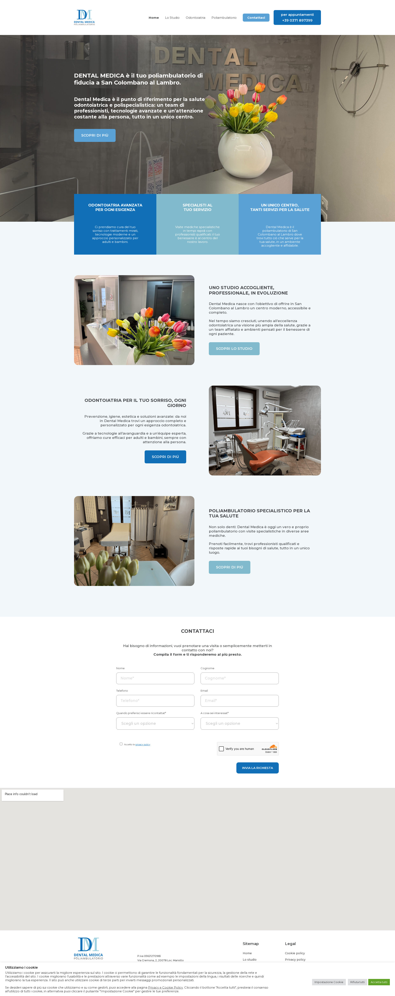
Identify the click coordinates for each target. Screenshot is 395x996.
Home (247, 953)
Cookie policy (295, 953)
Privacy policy (295, 959)
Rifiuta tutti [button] (357, 982)
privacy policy (142, 744)
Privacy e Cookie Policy (165, 987)
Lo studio (250, 959)
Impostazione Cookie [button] (329, 982)
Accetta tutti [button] (379, 982)
